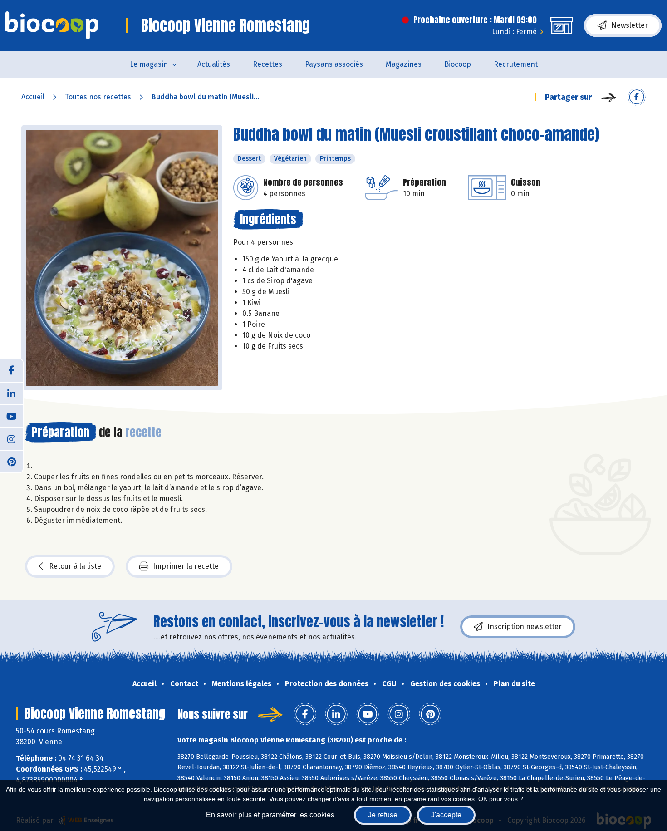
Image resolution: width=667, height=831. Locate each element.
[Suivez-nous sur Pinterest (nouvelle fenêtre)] (11, 461)
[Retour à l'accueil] (51, 25)
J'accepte (446, 815)
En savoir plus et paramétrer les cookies (270, 815)
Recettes (267, 64)
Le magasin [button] (149, 64)
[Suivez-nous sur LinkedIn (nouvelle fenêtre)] (11, 393)
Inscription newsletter (524, 626)
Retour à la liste (75, 566)
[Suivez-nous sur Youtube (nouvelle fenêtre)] (11, 415)
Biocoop (457, 64)
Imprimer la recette (186, 566)
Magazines (404, 64)
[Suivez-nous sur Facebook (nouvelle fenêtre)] (11, 370)
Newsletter (629, 25)
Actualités (213, 64)
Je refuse (382, 815)
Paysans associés (334, 64)
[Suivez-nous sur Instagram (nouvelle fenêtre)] (11, 438)
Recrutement (516, 64)
